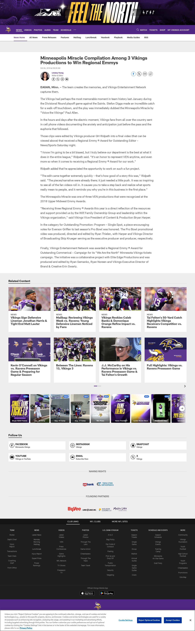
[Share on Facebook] (133, 75)
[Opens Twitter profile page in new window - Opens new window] (58, 79)
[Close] (190, 620)
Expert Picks (36, 558)
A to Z (110, 535)
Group (134, 549)
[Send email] (145, 75)
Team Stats (12, 556)
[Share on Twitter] (139, 75)
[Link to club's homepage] (8, 29)
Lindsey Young (57, 73)
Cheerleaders (86, 554)
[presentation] (185, 386)
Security (110, 570)
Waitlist (134, 554)
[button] (96, 386)
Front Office (12, 568)
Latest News (36, 535)
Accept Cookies (173, 620)
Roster (12, 535)
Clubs (134, 575)
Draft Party (158, 563)
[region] (97, 620)
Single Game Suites (134, 567)
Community (183, 535)
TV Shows (61, 565)
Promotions (182, 573)
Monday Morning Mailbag (37, 541)
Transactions (12, 551)
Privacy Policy (26, 628)
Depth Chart (12, 539)
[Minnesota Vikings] (97, 606)
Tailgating (110, 575)
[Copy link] (150, 74)
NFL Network (61, 561)
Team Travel (85, 565)
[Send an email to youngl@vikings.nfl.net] (67, 79)
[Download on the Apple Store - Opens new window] (87, 593)
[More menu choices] (75, 30)
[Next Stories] (182, 408)
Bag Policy (110, 539)
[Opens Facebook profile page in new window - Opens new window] (53, 79)
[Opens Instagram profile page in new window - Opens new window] (62, 79)
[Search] (138, 30)
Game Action (86, 549)
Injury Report (37, 554)
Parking (110, 551)
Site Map (183, 577)
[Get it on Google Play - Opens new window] (107, 594)
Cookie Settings (126, 620)
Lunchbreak (36, 549)
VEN (61, 542)
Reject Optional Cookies (149, 620)
